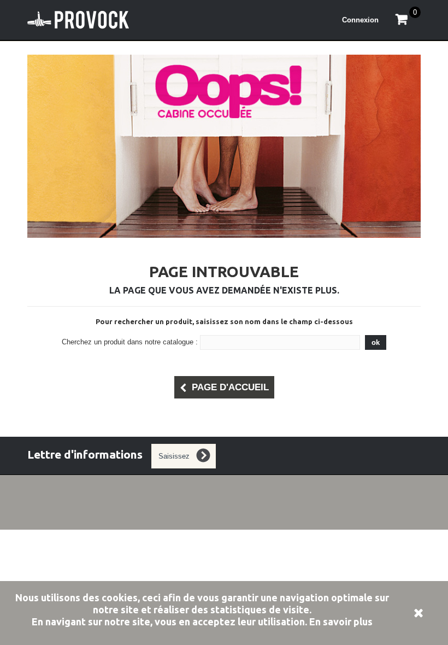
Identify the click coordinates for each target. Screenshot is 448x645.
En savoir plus (341, 621)
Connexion (360, 20)
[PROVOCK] (92, 20)
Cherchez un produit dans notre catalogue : (130, 342)
